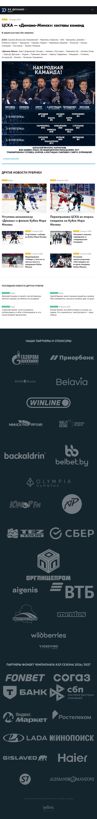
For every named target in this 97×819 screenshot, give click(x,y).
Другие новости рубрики (22, 172)
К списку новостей (11, 159)
